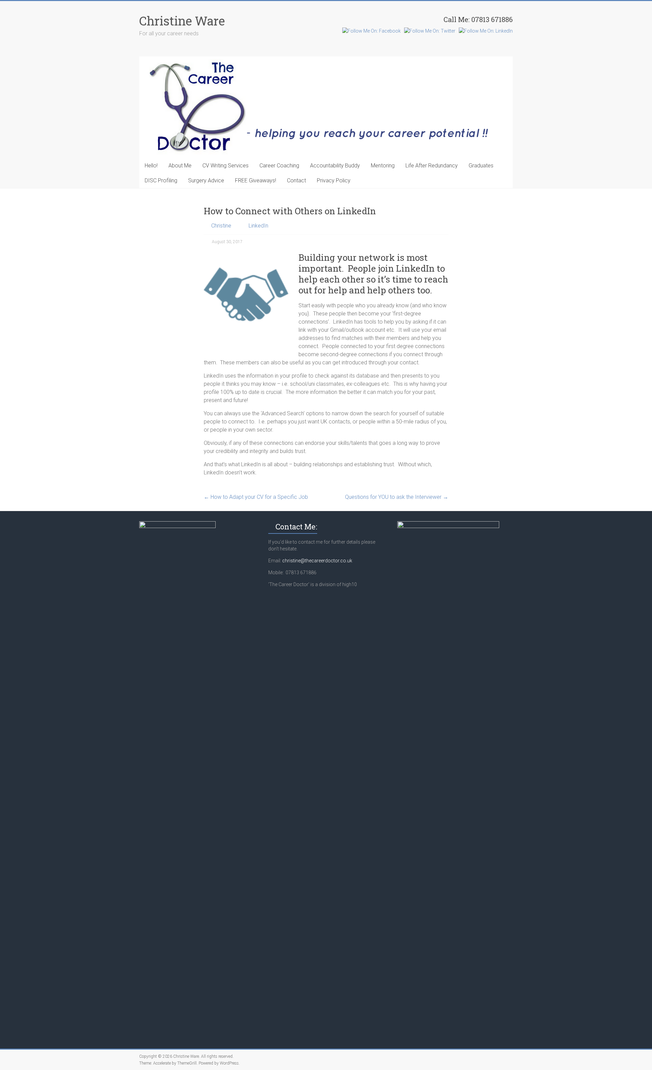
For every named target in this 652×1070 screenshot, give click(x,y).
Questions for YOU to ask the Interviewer (396, 497)
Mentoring (383, 165)
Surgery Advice (206, 180)
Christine (221, 225)
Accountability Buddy (335, 165)
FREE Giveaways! (255, 180)
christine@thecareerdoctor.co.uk (317, 560)
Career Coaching (279, 165)
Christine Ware (182, 21)
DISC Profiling (161, 180)
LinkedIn (258, 225)
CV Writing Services (225, 165)
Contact (296, 180)
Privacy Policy (333, 180)
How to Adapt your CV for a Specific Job (256, 497)
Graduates (481, 165)
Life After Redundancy (431, 165)
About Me (180, 165)
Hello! (151, 165)
